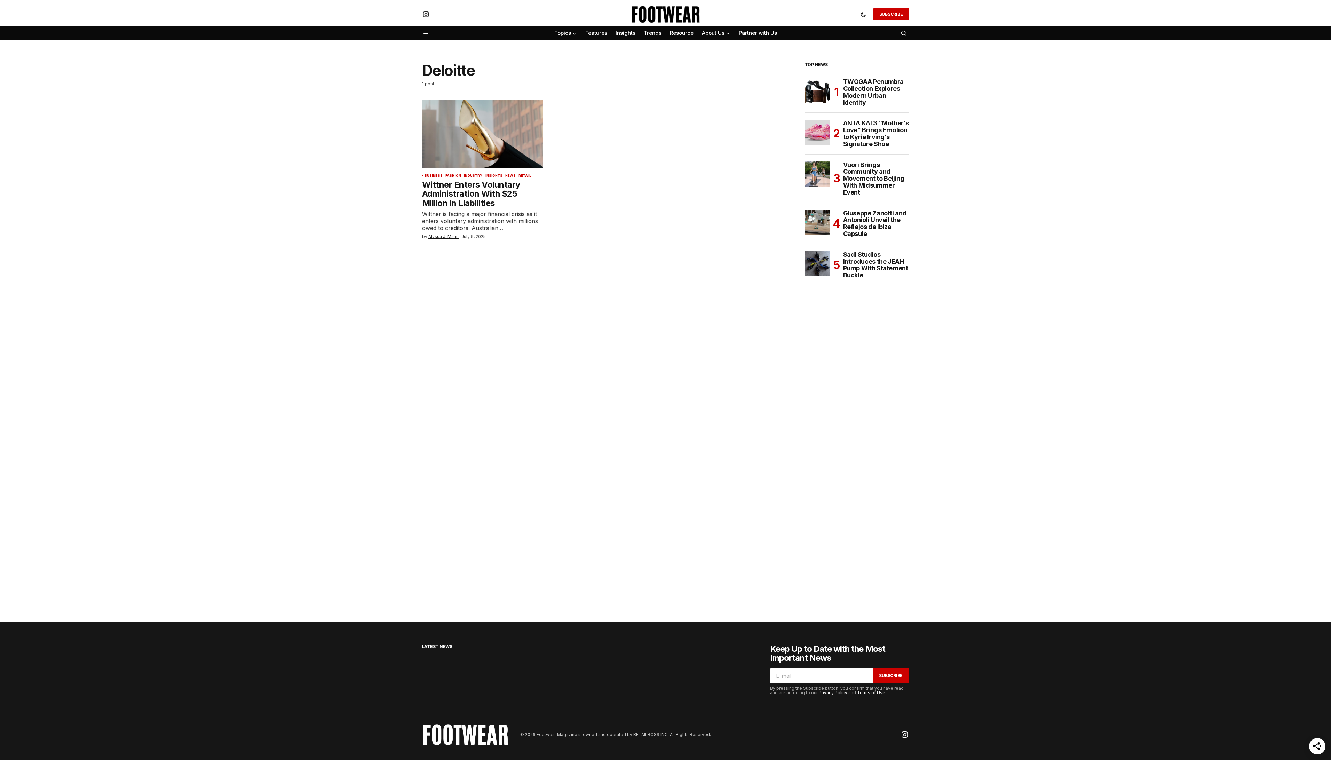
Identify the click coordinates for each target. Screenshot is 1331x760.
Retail (524, 175)
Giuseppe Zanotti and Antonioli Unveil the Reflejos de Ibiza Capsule (875, 223)
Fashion (453, 175)
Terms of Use (871, 692)
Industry (473, 175)
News (510, 175)
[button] (863, 14)
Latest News (437, 646)
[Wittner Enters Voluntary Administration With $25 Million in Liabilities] (482, 134)
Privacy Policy (833, 692)
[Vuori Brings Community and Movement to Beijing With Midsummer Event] (817, 174)
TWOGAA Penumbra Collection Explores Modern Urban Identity (873, 92)
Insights (493, 175)
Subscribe (891, 14)
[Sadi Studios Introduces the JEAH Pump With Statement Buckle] (817, 263)
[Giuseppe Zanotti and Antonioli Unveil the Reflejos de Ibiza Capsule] (817, 222)
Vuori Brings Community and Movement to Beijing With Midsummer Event (873, 178)
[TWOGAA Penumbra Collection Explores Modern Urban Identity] (817, 90)
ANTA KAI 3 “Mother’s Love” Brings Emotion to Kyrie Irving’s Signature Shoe (876, 133)
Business (434, 175)
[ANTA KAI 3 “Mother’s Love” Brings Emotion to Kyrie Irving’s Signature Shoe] (817, 132)
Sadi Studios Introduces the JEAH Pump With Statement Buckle (875, 265)
